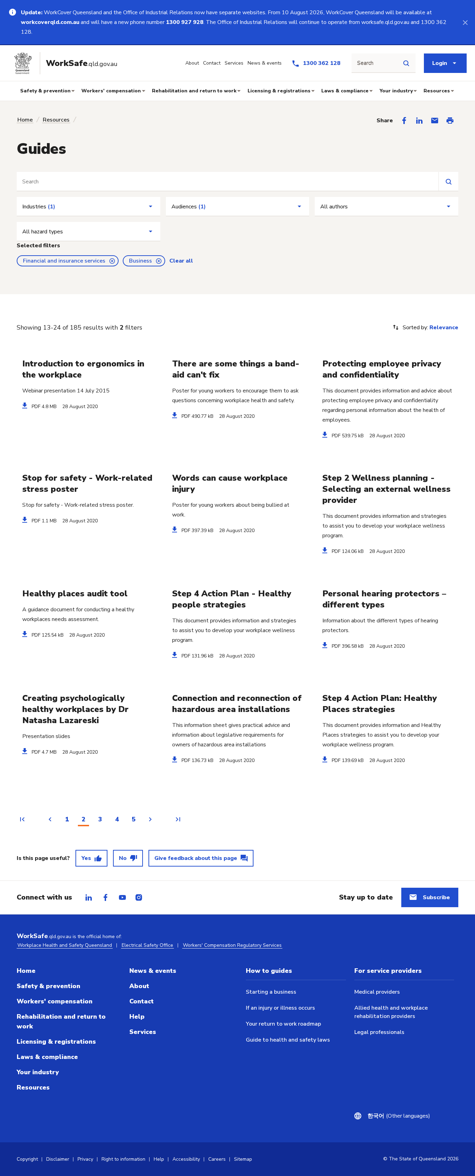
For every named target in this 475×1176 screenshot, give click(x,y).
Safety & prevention (45, 91)
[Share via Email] (435, 120)
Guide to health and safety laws (288, 1040)
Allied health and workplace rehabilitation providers (391, 1012)
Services (142, 1032)
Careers (217, 1159)
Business (140, 261)
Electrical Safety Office (147, 945)
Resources (437, 91)
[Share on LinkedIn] (419, 120)
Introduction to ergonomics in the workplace (83, 369)
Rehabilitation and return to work (194, 91)
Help (137, 1016)
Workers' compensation (111, 91)
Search (365, 63)
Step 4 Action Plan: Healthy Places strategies (379, 704)
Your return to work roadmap (283, 1024)
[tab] (88, 897)
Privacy (85, 1159)
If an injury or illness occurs (280, 1008)
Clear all (181, 261)
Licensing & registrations (279, 91)
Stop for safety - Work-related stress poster (87, 483)
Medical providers (377, 992)
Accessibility (186, 1159)
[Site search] (406, 63)
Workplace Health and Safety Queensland (64, 945)
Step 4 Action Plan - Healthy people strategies (231, 599)
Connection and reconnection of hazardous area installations (236, 704)
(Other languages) (395, 1116)
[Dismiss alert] (465, 22)
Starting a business (271, 992)
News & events (152, 971)
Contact (141, 1001)
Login (439, 63)
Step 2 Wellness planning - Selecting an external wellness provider (386, 489)
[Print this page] (450, 120)
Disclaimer (57, 1159)
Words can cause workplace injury (230, 483)
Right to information (123, 1159)
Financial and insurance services (64, 261)
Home (25, 119)
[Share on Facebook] (404, 120)
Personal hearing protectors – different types (384, 599)
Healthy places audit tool (75, 593)
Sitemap (243, 1159)
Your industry (396, 91)
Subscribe (436, 897)
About (139, 986)
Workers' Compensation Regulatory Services (232, 945)
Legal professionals (379, 1032)
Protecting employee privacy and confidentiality (381, 369)
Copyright (27, 1159)
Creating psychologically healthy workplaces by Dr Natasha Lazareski (75, 709)
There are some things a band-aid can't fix (235, 369)
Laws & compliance (345, 91)
